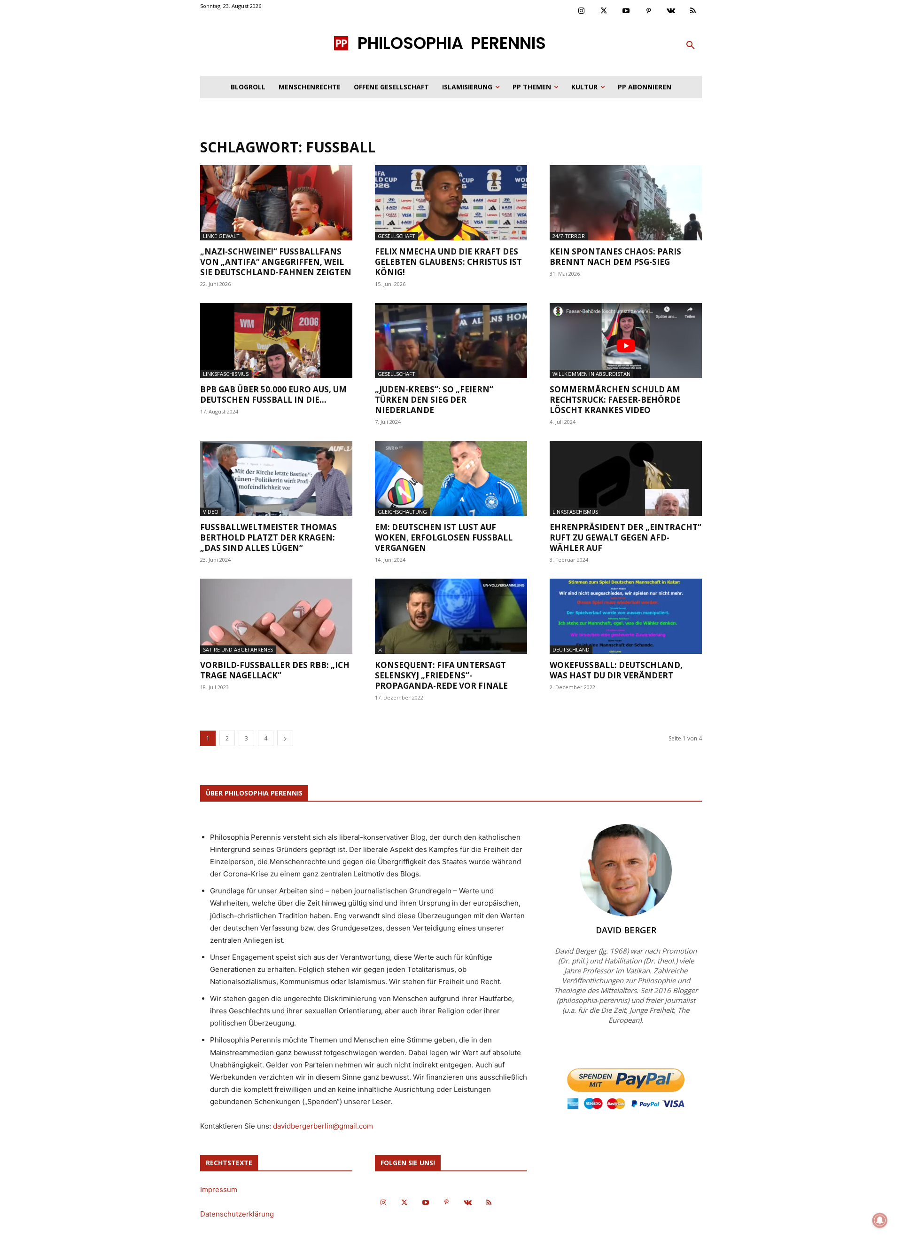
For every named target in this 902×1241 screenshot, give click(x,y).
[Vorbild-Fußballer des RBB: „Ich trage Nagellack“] (276, 616)
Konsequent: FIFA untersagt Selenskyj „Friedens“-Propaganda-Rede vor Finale (441, 675)
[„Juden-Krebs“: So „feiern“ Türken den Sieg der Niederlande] (451, 340)
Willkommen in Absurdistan (591, 373)
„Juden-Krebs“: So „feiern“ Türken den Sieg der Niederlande (434, 399)
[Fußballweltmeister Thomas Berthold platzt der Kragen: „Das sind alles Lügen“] (276, 478)
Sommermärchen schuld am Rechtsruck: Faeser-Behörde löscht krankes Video (615, 399)
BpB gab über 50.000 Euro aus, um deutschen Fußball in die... (273, 394)
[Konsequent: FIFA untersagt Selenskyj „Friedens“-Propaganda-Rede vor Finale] (451, 616)
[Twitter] (604, 11)
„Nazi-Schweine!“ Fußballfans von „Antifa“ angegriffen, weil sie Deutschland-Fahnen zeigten (275, 262)
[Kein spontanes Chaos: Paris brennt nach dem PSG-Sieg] (626, 202)
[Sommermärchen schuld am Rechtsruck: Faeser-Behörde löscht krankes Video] (626, 340)
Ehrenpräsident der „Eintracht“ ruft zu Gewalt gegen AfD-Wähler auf (625, 537)
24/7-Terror (568, 235)
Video (210, 511)
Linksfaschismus (226, 373)
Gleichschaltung (402, 511)
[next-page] (285, 738)
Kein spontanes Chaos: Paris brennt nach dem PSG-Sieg (615, 256)
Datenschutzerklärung (237, 1213)
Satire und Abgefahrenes (238, 649)
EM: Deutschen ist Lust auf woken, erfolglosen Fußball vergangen (444, 537)
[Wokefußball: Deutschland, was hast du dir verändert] (626, 616)
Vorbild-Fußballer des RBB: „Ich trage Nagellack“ (275, 670)
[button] (690, 45)
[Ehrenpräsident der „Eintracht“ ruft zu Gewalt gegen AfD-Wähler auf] (626, 478)
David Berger (626, 930)
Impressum (218, 1189)
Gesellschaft (396, 235)
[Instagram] (582, 11)
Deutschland (571, 649)
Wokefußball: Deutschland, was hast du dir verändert (616, 670)
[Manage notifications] (879, 1220)
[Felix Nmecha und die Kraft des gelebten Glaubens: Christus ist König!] (451, 202)
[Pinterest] (649, 11)
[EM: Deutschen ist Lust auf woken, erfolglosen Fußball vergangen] (451, 478)
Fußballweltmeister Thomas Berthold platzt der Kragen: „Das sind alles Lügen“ (268, 537)
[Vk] (671, 11)
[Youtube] (626, 11)
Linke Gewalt (221, 235)
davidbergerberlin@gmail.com (323, 1126)
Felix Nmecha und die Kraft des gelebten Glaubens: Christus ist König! (448, 262)
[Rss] (693, 11)
